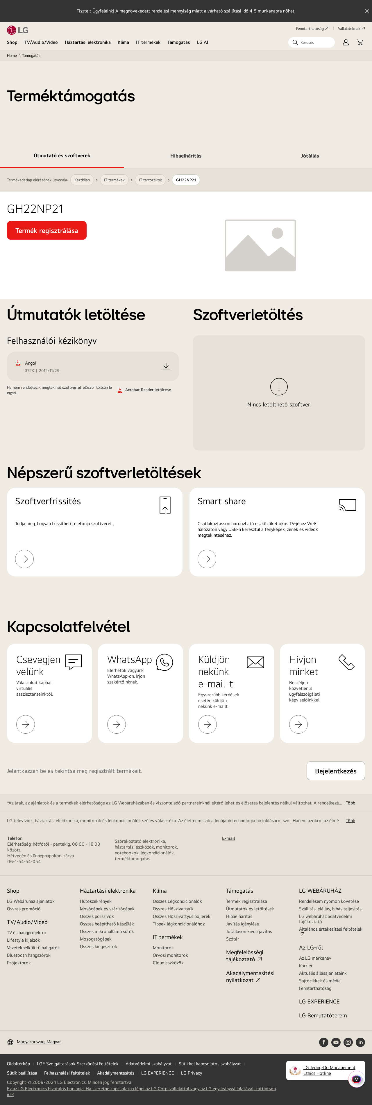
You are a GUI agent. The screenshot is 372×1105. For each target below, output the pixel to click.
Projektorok (19, 962)
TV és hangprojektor (26, 932)
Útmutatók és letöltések (250, 909)
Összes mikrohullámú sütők (107, 931)
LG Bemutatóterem (323, 1015)
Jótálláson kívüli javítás (249, 931)
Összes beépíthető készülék (107, 924)
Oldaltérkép (18, 1063)
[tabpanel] (186, 379)
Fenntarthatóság (310, 28)
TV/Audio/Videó (41, 42)
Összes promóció (24, 909)
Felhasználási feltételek (67, 1073)
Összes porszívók (97, 916)
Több (350, 803)
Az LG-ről (311, 947)
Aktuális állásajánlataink (323, 973)
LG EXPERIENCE (319, 1001)
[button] (311, 42)
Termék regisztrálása (246, 901)
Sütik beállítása (22, 1073)
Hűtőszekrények (96, 901)
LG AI (202, 42)
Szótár (232, 939)
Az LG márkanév (315, 958)
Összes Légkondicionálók (177, 901)
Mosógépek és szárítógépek (107, 909)
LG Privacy (191, 1073)
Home (12, 55)
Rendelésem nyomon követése (329, 901)
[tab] (62, 156)
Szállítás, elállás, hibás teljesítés (330, 909)
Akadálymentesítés (115, 1073)
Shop (12, 42)
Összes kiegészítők (98, 946)
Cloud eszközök (168, 962)
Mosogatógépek (96, 939)
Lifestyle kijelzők (23, 940)
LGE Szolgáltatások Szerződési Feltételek (78, 1063)
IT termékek (148, 42)
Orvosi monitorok (170, 955)
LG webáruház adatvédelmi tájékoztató (325, 919)
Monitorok (163, 947)
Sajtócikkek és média (320, 980)
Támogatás (178, 42)
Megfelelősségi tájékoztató (244, 955)
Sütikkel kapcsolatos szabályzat (210, 1063)
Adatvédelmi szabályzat (149, 1063)
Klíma (123, 42)
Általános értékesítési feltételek (330, 929)
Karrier (306, 965)
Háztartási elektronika (88, 42)
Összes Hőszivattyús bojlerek (181, 916)
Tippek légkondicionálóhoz (179, 924)
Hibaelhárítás (239, 916)
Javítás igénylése (242, 924)
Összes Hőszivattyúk (173, 909)
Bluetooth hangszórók (29, 955)
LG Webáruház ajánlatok (31, 901)
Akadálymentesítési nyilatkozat (250, 976)
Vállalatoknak (349, 28)
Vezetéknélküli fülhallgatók (33, 947)
